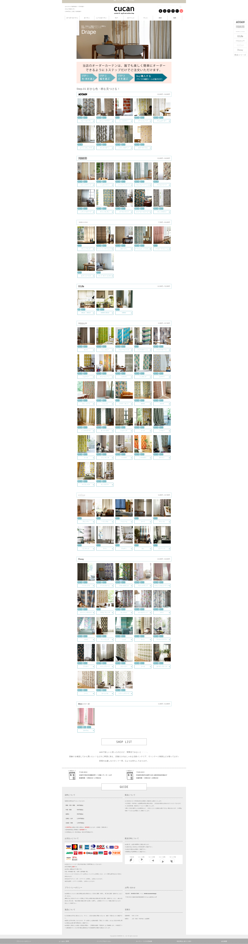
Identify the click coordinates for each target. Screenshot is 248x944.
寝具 (174, 18)
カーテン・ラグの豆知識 (144, 941)
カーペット (131, 18)
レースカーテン (101, 18)
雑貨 (160, 18)
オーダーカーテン (72, 18)
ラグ (116, 18)
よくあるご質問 (64, 941)
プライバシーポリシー (24, 941)
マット (145, 18)
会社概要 (224, 941)
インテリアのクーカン (104, 941)
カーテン (87, 18)
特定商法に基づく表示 (184, 941)
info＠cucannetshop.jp (150, 893)
